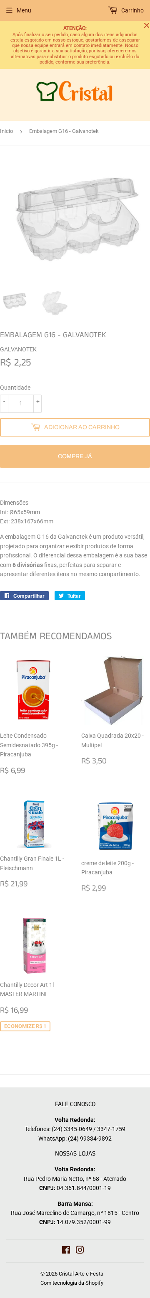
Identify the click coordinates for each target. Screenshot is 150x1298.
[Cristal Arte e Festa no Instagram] (80, 1251)
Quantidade (15, 387)
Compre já (75, 456)
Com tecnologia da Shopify (71, 1283)
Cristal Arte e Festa (81, 1274)
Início (6, 131)
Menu (24, 10)
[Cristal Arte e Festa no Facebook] (66, 1251)
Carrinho (132, 10)
